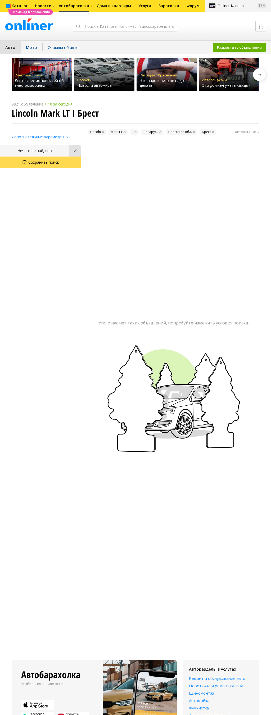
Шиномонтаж (202, 693)
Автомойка (199, 700)
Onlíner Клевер (231, 5)
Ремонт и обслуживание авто (217, 678)
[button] (259, 74)
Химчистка (199, 708)
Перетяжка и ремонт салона (216, 685)
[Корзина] (260, 26)
